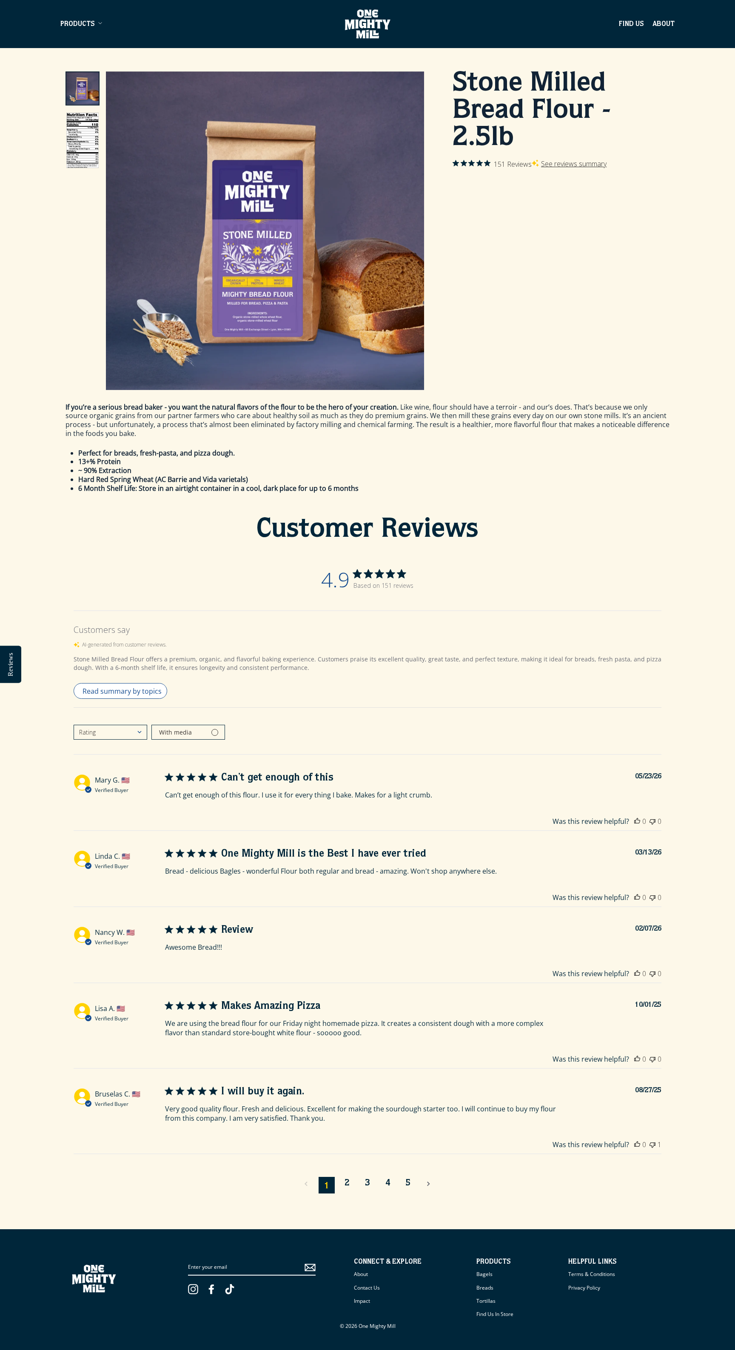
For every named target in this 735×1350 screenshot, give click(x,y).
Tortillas (486, 1300)
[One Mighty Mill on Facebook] (211, 1289)
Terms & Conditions (591, 1274)
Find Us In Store (494, 1314)
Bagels (484, 1274)
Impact (362, 1300)
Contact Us (367, 1287)
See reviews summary (574, 163)
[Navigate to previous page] (306, 1184)
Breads (484, 1287)
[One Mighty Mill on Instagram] (193, 1289)
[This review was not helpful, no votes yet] (652, 821)
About (663, 24)
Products (77, 24)
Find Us (631, 24)
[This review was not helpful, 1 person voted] (652, 1144)
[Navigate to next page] (429, 1184)
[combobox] (110, 732)
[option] (265, 230)
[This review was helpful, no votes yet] (637, 821)
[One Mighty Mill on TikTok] (230, 1289)
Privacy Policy (584, 1287)
